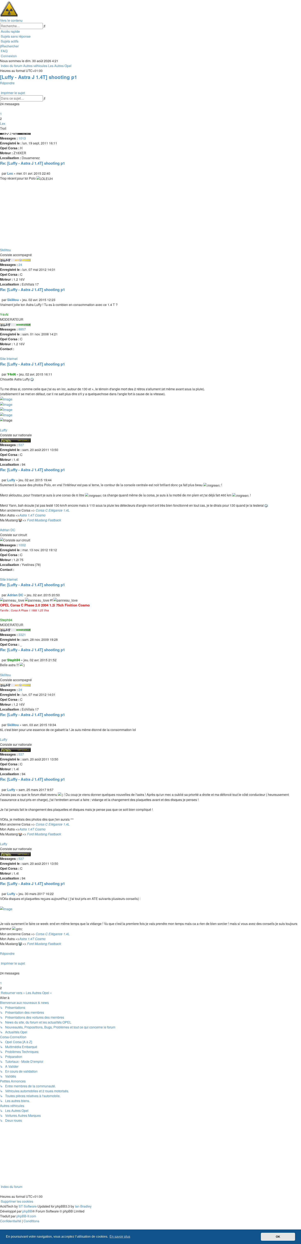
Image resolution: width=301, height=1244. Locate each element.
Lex (2, 123)
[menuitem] (15, 36)
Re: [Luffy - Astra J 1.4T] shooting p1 (32, 163)
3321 (22, 634)
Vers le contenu (11, 20)
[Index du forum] (9, 8)
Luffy (3, 430)
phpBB (27, 1211)
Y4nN (4, 314)
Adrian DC (7, 530)
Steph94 (6, 620)
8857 (22, 329)
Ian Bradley (83, 1206)
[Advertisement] (123, 216)
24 (20, 264)
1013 (22, 138)
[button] (0, 108)
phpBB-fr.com (26, 1216)
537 (21, 444)
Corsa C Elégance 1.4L (53, 510)
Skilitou (5, 249)
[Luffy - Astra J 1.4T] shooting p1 (38, 76)
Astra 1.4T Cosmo (32, 515)
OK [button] (278, 1236)
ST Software (28, 1206)
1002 (22, 545)
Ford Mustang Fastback (44, 520)
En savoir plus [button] (120, 1236)
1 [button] (1, 113)
